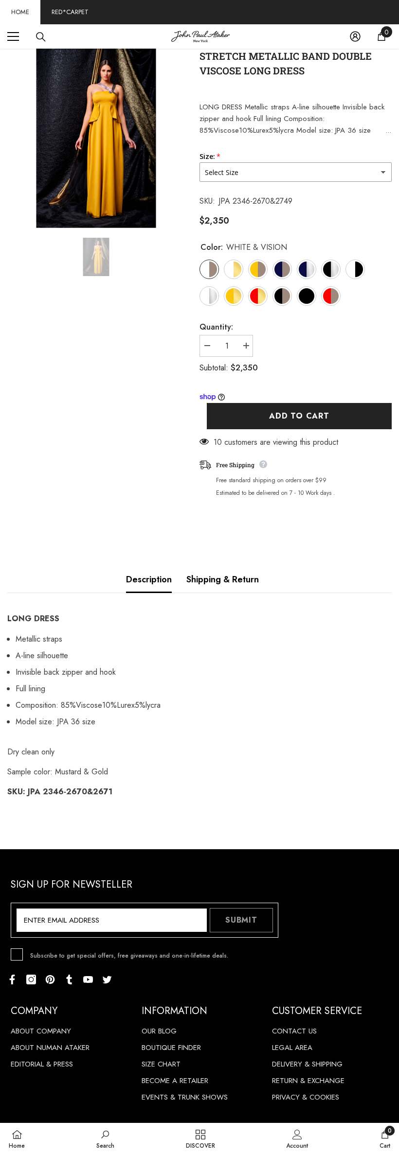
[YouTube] (88, 979)
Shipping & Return (222, 579)
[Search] (41, 37)
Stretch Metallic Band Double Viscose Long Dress (286, 63)
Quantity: (216, 326)
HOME (20, 12)
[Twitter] (107, 979)
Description (149, 579)
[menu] (13, 36)
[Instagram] (31, 979)
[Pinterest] (50, 979)
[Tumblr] (69, 979)
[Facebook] (12, 979)
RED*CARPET (70, 12)
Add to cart (299, 415)
